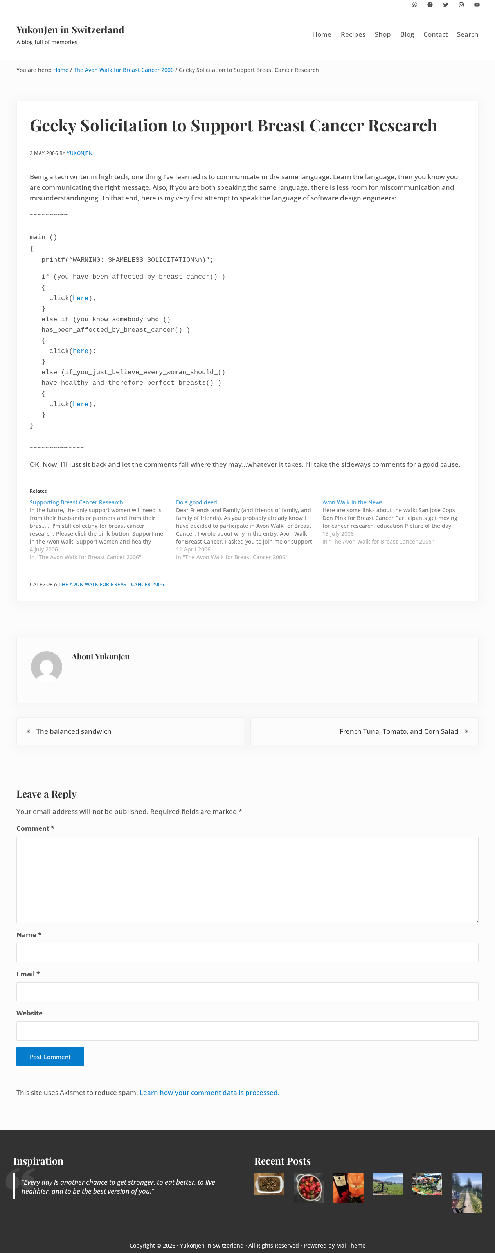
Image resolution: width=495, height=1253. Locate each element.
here (80, 298)
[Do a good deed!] (249, 530)
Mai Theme (350, 1245)
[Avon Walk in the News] (395, 522)
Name (28, 934)
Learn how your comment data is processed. (210, 1092)
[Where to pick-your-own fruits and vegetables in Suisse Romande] (309, 1188)
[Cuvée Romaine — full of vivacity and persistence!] (348, 1188)
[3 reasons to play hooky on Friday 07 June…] (467, 1193)
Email (28, 973)
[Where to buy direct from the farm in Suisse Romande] (427, 1184)
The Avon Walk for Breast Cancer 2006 (111, 584)
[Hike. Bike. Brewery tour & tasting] (388, 1184)
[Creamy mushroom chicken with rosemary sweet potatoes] (269, 1184)
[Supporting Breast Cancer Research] (103, 530)
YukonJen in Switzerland (70, 29)
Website (29, 1012)
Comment (35, 828)
